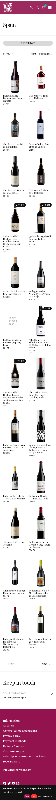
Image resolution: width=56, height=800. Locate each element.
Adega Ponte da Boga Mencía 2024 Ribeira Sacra (14, 593)
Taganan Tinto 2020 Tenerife (13, 543)
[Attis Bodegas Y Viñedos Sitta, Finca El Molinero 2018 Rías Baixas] (41, 321)
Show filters (28, 43)
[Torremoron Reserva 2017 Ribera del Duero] (41, 620)
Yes (27, 796)
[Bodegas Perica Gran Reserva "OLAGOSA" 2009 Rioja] (15, 426)
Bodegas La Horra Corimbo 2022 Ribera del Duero (39, 544)
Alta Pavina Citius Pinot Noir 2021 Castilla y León (38, 395)
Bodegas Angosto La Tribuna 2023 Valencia (14, 497)
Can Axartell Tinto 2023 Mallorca (38, 97)
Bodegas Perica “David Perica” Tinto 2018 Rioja (39, 294)
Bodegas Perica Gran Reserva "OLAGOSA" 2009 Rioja (14, 447)
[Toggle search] (37, 7)
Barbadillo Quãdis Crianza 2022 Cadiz (39, 497)
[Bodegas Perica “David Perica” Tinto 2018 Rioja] (41, 272)
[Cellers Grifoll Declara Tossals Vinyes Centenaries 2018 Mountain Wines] (15, 373)
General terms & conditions (20, 731)
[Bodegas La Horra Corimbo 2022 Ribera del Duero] (41, 523)
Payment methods (14, 741)
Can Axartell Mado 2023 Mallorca (39, 191)
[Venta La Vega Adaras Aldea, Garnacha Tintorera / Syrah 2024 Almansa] (41, 426)
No (34, 796)
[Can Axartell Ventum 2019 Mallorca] (15, 171)
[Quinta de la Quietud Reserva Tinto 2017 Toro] (41, 217)
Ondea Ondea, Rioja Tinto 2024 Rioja (39, 145)
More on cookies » (45, 796)
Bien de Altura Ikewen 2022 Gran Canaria (12, 98)
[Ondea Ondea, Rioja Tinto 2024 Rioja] (41, 125)
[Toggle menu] (50, 7)
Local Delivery (11, 761)
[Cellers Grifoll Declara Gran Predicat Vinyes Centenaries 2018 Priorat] (15, 217)
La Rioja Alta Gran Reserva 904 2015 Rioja (12, 342)
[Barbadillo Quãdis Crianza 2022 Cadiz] (41, 477)
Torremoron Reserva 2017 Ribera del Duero (40, 642)
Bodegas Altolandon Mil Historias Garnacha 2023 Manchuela (13, 643)
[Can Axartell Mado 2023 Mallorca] (41, 171)
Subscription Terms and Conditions (24, 756)
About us (8, 725)
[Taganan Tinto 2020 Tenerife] (15, 523)
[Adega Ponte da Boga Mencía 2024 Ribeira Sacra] (15, 572)
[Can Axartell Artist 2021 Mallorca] (15, 125)
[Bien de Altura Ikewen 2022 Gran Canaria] (15, 77)
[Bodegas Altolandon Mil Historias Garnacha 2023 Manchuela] (15, 620)
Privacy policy (11, 736)
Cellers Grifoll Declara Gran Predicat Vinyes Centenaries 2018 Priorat (12, 241)
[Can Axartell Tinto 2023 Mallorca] (41, 77)
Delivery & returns (14, 746)
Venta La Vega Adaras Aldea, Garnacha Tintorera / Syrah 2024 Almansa (40, 448)
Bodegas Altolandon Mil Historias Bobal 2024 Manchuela (39, 593)
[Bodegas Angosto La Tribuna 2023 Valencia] (15, 477)
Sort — (34, 53)
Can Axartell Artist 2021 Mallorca (13, 145)
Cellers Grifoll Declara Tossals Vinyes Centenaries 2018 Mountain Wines (14, 396)
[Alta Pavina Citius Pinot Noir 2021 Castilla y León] (41, 373)
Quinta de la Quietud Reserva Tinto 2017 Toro (40, 239)
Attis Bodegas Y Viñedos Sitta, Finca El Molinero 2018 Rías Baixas (40, 343)
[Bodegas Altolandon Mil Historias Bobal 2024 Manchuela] (41, 572)
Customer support (14, 751)
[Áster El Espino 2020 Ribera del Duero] (15, 272)
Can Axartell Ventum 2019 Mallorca (14, 191)
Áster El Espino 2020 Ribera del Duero (14, 292)
